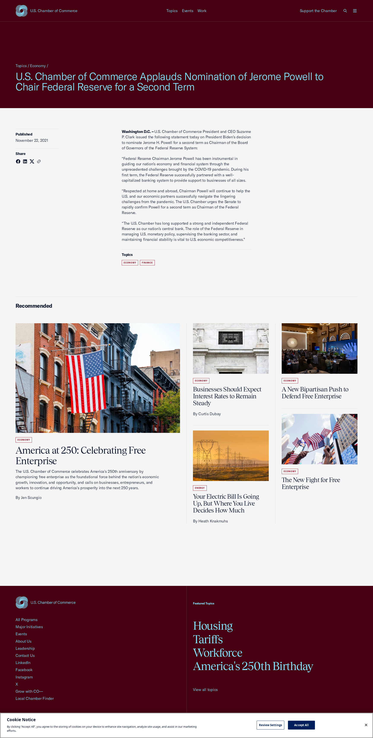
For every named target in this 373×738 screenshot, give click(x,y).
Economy (38, 65)
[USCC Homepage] (46, 602)
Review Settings (270, 725)
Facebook (24, 669)
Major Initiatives (29, 626)
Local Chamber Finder (35, 698)
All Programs (27, 619)
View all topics (205, 689)
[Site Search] (345, 10)
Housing (212, 625)
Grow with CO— (29, 691)
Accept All (301, 725)
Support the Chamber (318, 10)
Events (187, 10)
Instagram (24, 677)
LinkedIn (23, 662)
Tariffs (208, 639)
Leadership (25, 648)
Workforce (217, 652)
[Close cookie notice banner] (366, 725)
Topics (172, 10)
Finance (147, 262)
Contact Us (25, 655)
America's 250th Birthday (253, 666)
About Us (24, 641)
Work (202, 10)
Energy (200, 488)
